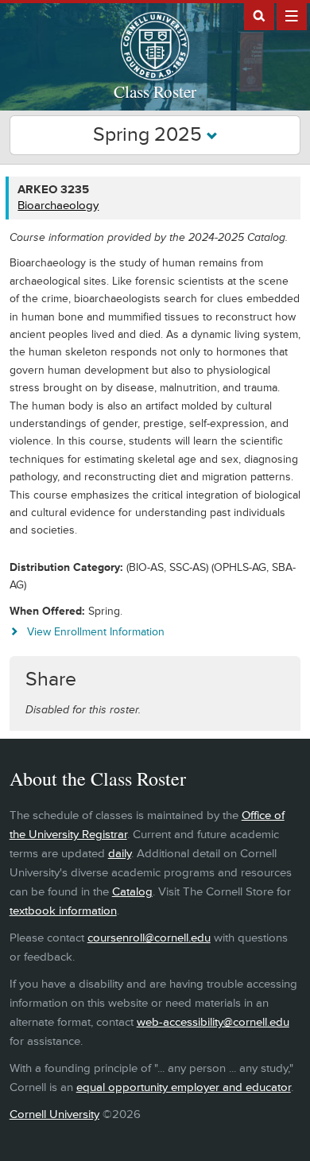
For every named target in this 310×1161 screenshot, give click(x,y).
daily (119, 853)
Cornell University (54, 1114)
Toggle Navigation (292, 15)
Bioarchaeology (58, 205)
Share (50, 679)
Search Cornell (259, 15)
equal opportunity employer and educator (183, 1087)
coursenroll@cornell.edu (149, 937)
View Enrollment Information (96, 632)
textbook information (63, 910)
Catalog (132, 891)
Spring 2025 (150, 134)
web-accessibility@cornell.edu (213, 1022)
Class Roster (155, 91)
